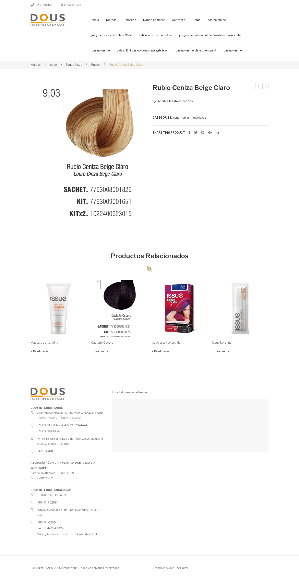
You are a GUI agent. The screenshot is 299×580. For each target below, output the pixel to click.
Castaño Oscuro (102, 342)
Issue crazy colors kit (166, 342)
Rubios (95, 64)
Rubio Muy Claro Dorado (265, 86)
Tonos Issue (74, 64)
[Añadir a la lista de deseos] (78, 288)
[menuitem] (95, 20)
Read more (40, 351)
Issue (53, 64)
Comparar (78, 299)
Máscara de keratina (44, 342)
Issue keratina (221, 342)
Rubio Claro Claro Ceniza (258, 86)
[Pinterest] (202, 133)
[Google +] (210, 133)
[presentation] (22, 317)
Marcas (36, 64)
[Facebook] (190, 133)
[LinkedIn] (217, 133)
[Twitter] (196, 133)
